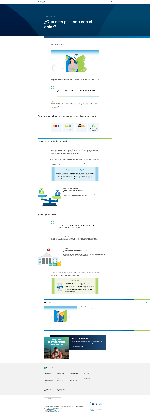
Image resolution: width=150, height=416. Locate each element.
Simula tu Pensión (47, 387)
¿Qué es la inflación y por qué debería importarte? (90, 308)
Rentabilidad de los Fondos (74, 378)
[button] (111, 2)
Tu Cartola (45, 382)
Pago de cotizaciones (87, 373)
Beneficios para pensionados (61, 387)
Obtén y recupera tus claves (48, 380)
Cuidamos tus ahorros (60, 382)
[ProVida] (48, 368)
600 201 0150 (51, 409)
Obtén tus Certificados (47, 378)
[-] (146, 302)
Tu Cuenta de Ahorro (60, 380)
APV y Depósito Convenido (61, 378)
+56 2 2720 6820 (53, 410)
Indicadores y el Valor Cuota (74, 380)
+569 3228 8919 (56, 411)
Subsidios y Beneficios (87, 378)
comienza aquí (91, 410)
